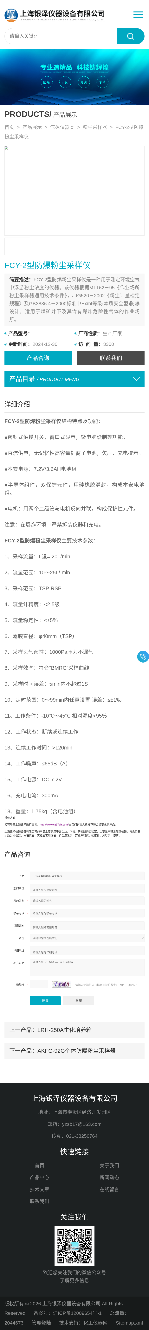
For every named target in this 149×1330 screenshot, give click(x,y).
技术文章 (39, 1189)
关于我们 (109, 1165)
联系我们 (111, 358)
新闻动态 (109, 1177)
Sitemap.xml (129, 1323)
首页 (9, 127)
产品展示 (32, 127)
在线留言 (109, 1189)
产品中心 (39, 1177)
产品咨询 (38, 358)
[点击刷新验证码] (61, 984)
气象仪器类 (62, 127)
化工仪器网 (95, 1323)
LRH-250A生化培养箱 (64, 1030)
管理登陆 (41, 1323)
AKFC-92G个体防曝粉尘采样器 (76, 1051)
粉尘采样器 (95, 127)
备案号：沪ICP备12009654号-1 (68, 1313)
